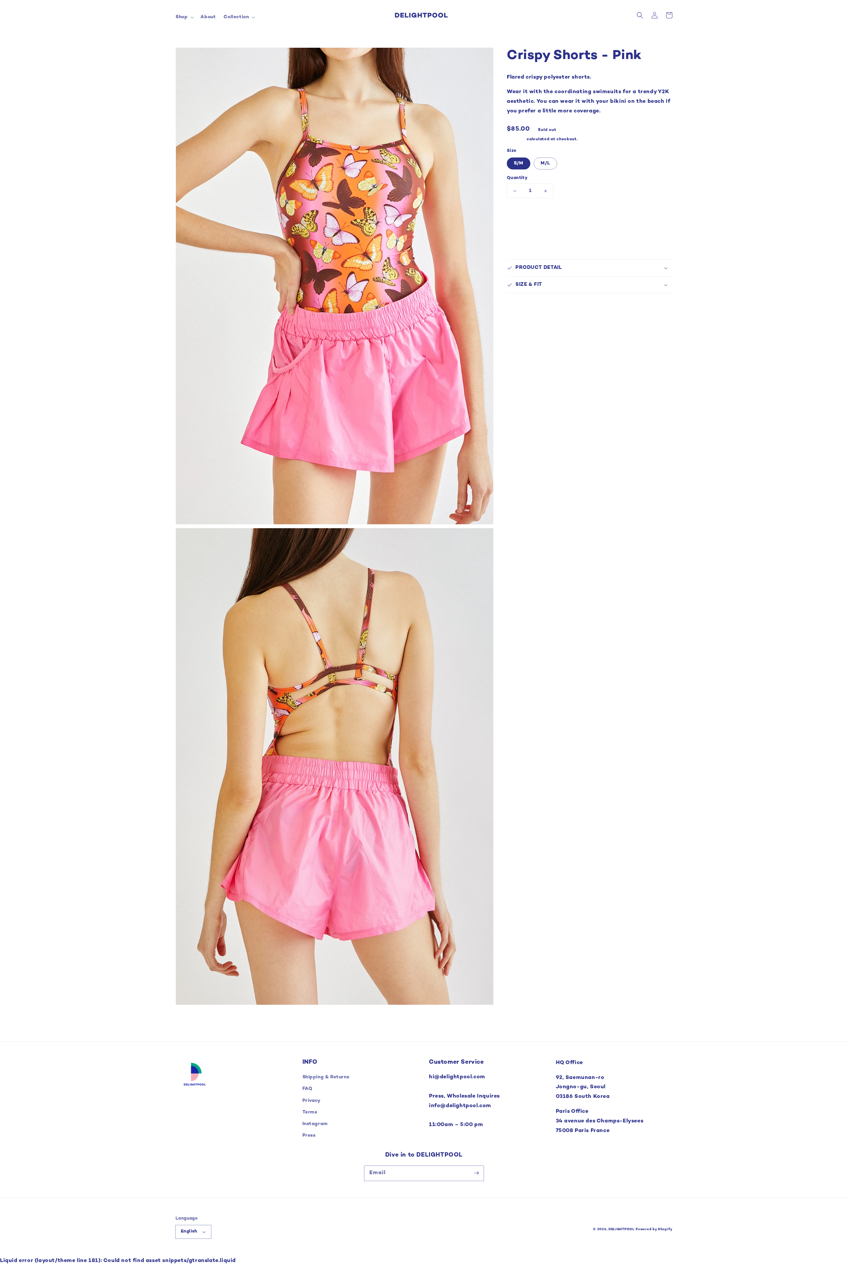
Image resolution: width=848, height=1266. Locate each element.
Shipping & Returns (325, 1077)
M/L (545, 163)
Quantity (517, 178)
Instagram (315, 1123)
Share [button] (521, 302)
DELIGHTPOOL (622, 1229)
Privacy (311, 1100)
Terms (309, 1112)
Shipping (516, 139)
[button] (184, 17)
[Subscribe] (476, 1173)
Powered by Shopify (654, 1229)
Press (309, 1135)
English (189, 1231)
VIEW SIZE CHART (531, 216)
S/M (518, 163)
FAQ (307, 1088)
